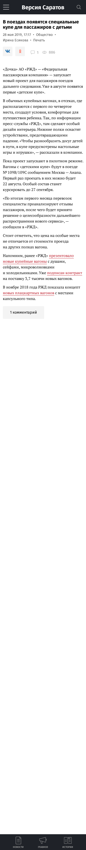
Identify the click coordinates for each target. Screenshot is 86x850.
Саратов (43, 7)
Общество (44, 35)
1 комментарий (23, 312)
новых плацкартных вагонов (28, 292)
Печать (39, 40)
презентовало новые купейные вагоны (38, 258)
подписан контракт (64, 272)
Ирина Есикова (15, 40)
